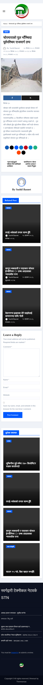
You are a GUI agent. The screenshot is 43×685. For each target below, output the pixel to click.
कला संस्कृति (10, 546)
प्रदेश (8, 441)
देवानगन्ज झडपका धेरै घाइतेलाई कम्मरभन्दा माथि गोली (18, 314)
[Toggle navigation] (4, 11)
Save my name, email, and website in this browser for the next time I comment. (19, 407)
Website (6, 395)
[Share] (12, 97)
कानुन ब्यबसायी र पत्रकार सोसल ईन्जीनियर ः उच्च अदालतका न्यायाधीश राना (19, 271)
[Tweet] (30, 97)
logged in (15, 653)
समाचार (6, 32)
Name (6, 380)
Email (6, 387)
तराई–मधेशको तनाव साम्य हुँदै (17, 232)
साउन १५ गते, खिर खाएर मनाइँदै (20, 571)
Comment (7, 347)
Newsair (33, 678)
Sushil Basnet (15, 48)
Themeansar (21, 682)
